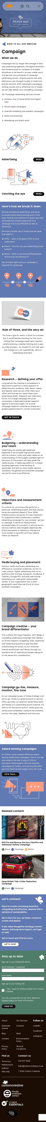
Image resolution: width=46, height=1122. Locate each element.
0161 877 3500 (24, 1061)
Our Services (21, 1021)
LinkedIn (36, 1026)
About (4, 1021)
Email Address (13, 967)
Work (18, 1034)
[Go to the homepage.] (9, 7)
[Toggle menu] (39, 6)
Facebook (37, 1031)
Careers (5, 1039)
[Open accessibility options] (22, 6)
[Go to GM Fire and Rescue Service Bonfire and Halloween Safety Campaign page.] (23, 833)
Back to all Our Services (21, 44)
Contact (20, 1026)
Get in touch (11, 417)
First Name (6, 975)
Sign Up (8, 1006)
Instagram (37, 1036)
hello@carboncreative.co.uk (30, 1066)
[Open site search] (28, 6)
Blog (4, 1034)
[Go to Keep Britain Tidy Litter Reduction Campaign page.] (23, 872)
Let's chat (10, 944)
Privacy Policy (8, 1001)
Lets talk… (10, 774)
